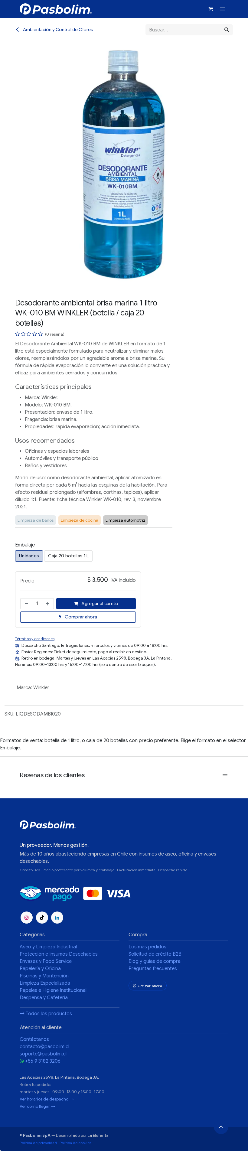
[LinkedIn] (57, 917)
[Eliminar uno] (26, 603)
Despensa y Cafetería (44, 998)
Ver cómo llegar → (37, 1106)
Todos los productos (48, 1014)
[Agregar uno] (48, 603)
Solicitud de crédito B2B (155, 954)
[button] (221, 1127)
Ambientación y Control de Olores (57, 29)
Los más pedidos (147, 947)
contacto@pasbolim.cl (44, 1047)
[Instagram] (27, 917)
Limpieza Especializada (45, 983)
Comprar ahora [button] (80, 617)
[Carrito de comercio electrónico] (211, 9)
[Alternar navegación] (223, 9)
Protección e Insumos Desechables (59, 954)
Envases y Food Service (46, 961)
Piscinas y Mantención (44, 976)
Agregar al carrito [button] (99, 603)
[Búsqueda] (226, 29)
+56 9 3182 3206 (42, 1061)
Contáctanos (34, 1039)
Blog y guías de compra (155, 961)
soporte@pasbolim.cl (43, 1054)
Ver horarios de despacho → (47, 1099)
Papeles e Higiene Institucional (53, 990)
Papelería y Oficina (40, 969)
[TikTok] (42, 917)
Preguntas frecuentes (153, 969)
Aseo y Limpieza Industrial (48, 947)
